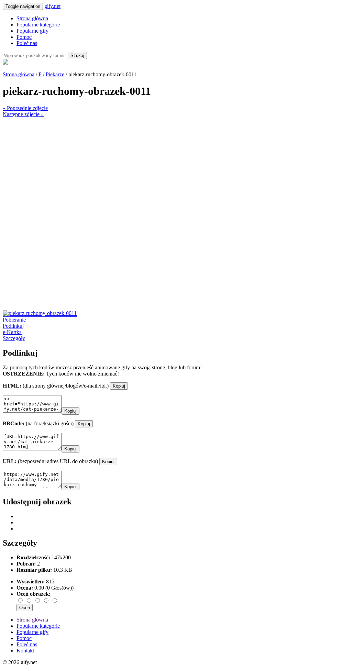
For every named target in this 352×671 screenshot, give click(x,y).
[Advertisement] (176, 166)
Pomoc (24, 37)
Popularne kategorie (38, 24)
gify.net (52, 6)
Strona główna (32, 18)
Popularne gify (32, 31)
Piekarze (55, 74)
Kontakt (25, 650)
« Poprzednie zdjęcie (25, 108)
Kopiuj (119, 386)
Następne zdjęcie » (23, 114)
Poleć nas (26, 43)
